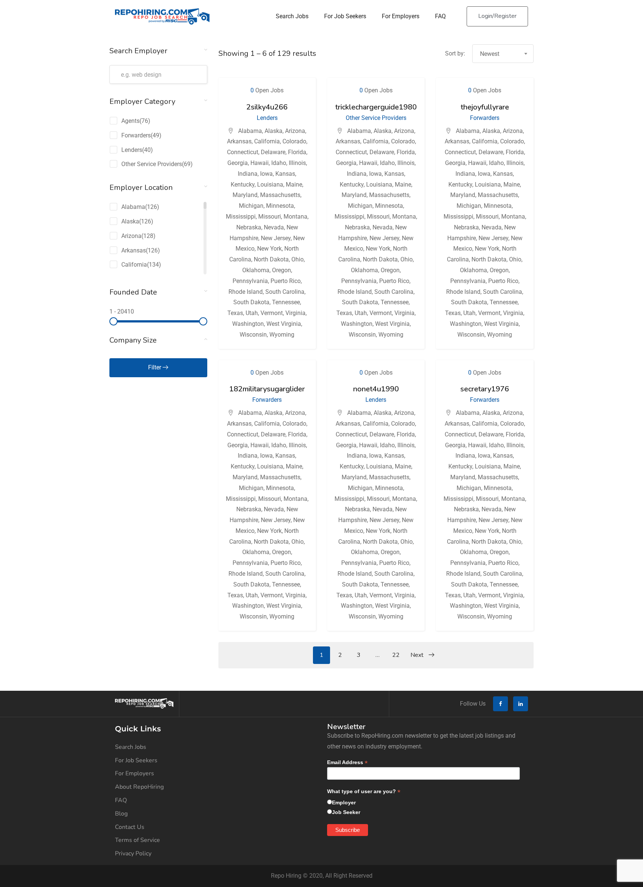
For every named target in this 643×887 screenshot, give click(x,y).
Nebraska (248, 227)
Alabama (133, 206)
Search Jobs (292, 16)
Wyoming (281, 334)
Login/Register (497, 16)
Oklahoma (255, 270)
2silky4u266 (267, 107)
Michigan (251, 205)
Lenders (131, 149)
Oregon (281, 270)
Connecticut (242, 152)
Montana (295, 216)
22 (396, 655)
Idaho (278, 162)
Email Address (347, 762)
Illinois (297, 162)
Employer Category (142, 101)
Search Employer (138, 51)
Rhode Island (245, 291)
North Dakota (271, 259)
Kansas (285, 173)
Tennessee (286, 302)
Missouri (269, 216)
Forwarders (136, 135)
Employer (344, 802)
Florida (297, 152)
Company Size (133, 340)
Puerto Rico (286, 280)
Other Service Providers (151, 164)
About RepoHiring (139, 787)
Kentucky (243, 184)
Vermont (271, 313)
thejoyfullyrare (485, 107)
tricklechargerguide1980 (376, 107)
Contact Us (129, 827)
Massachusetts (280, 194)
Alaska (130, 221)
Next (417, 655)
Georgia (237, 162)
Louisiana (270, 184)
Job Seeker (346, 812)
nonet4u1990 (376, 389)
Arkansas (133, 250)
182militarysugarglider (267, 389)
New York (269, 248)
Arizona (131, 235)
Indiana (247, 173)
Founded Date (133, 292)
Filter (155, 367)
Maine (294, 184)
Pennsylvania (250, 280)
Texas (235, 313)
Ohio (297, 259)
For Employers (400, 16)
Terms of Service (137, 840)
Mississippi (241, 216)
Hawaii (259, 162)
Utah (252, 313)
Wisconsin (253, 334)
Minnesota (280, 205)
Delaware (273, 152)
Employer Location (141, 187)
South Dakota (251, 302)
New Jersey (276, 238)
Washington (248, 323)
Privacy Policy (133, 853)
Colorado (294, 141)
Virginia (295, 313)
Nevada (274, 227)
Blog (121, 814)
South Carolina (284, 291)
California (134, 264)
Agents (130, 120)
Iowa (266, 173)
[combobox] (503, 53)
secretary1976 (484, 389)
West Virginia (283, 323)
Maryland (245, 194)
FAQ (440, 16)
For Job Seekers (345, 16)
